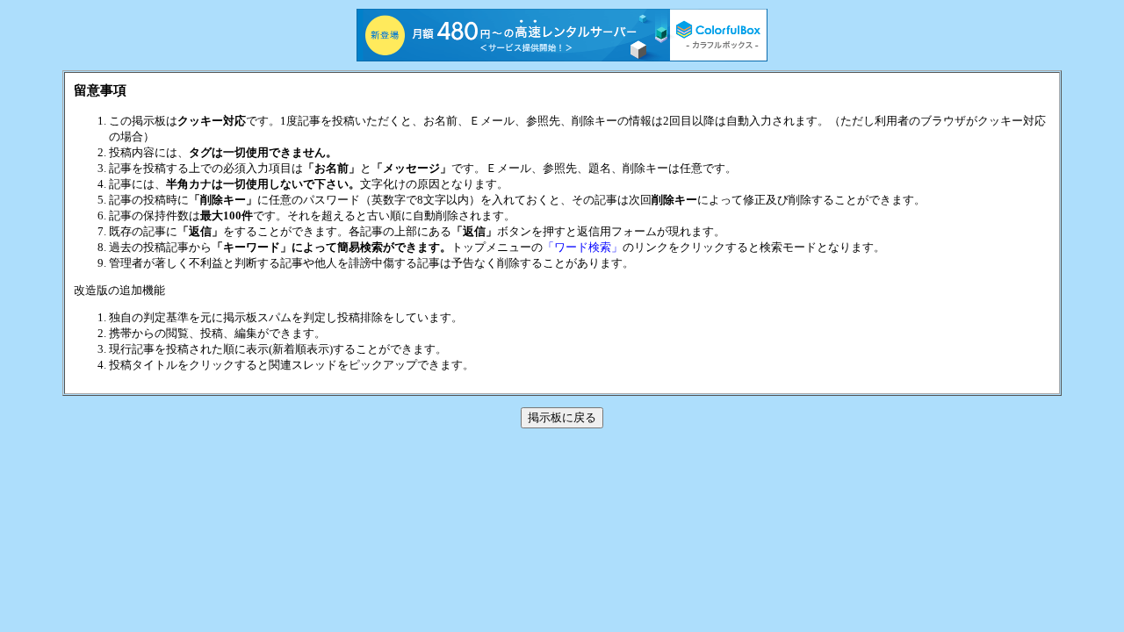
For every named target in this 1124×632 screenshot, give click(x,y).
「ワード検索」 (583, 247)
